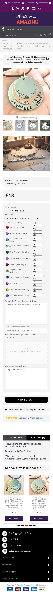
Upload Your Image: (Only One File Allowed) (21, 336)
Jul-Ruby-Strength (17, 265)
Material (9, 215)
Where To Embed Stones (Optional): (22, 301)
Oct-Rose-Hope (16, 283)
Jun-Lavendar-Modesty (19, 258)
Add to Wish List (15, 410)
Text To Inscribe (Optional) (17, 327)
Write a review (36, 418)
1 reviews (23, 418)
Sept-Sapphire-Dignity (19, 277)
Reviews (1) (38, 438)
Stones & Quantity (14, 222)
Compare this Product (38, 410)
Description (15, 438)
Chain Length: (11, 207)
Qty (34, 222)
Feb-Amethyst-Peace (18, 233)
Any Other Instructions (15, 366)
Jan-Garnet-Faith (17, 227)
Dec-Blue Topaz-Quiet (19, 296)
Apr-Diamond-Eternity (19, 246)
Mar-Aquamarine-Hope (17, 239)
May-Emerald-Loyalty (19, 252)
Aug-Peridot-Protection (15, 271)
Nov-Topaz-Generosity (19, 290)
